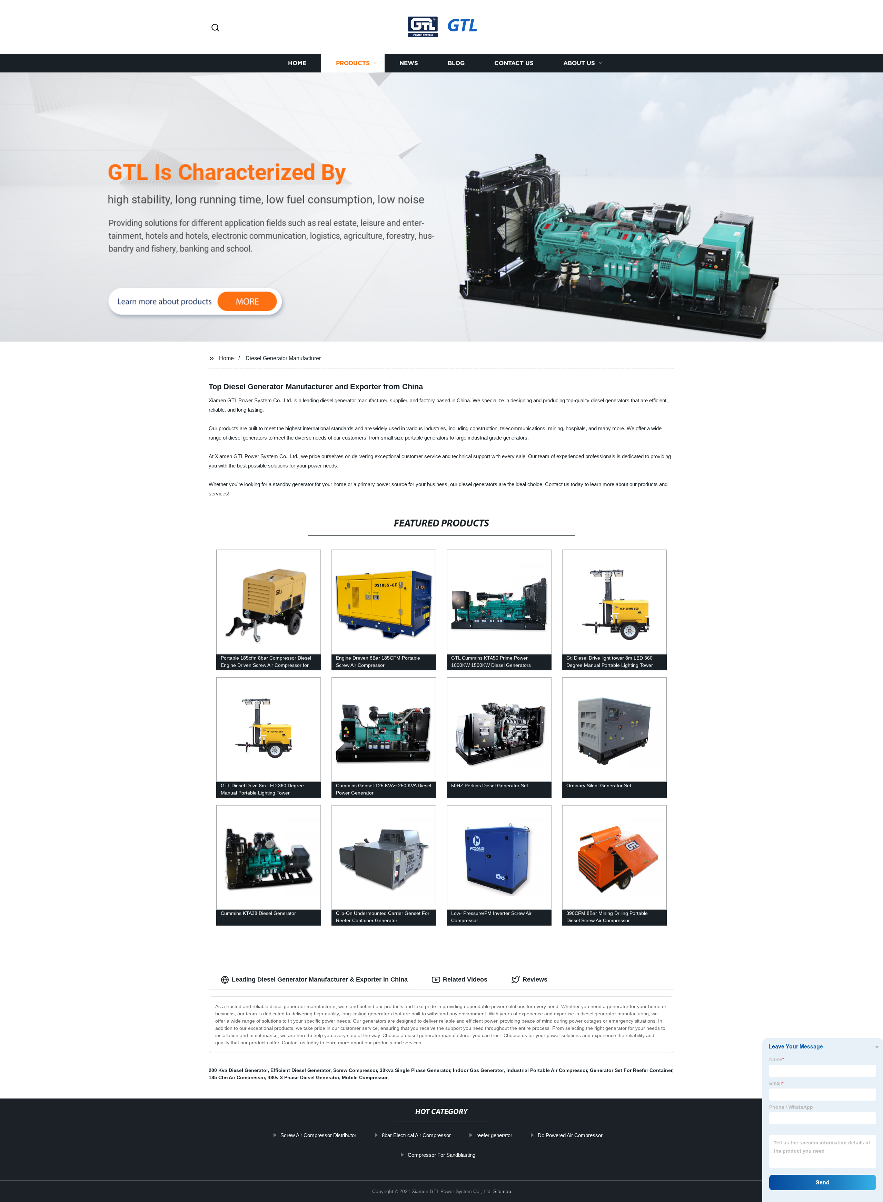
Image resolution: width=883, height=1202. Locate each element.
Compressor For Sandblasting (441, 1155)
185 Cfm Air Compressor (237, 1077)
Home (297, 63)
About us (579, 63)
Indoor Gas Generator (478, 1070)
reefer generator (494, 1135)
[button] (215, 28)
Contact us (514, 63)
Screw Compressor (355, 1070)
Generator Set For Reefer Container (631, 1070)
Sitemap (502, 1191)
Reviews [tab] (535, 979)
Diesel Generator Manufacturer (283, 358)
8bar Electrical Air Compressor (416, 1135)
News (408, 63)
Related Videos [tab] (465, 979)
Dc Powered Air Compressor (570, 1135)
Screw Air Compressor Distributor (318, 1135)
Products (353, 63)
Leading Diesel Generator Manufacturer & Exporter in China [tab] (320, 979)
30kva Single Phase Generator (415, 1070)
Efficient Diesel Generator (300, 1070)
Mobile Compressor (364, 1077)
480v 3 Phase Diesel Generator (303, 1077)
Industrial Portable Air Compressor (546, 1070)
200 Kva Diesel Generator (238, 1070)
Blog (456, 63)
